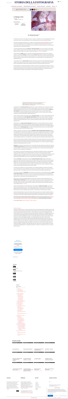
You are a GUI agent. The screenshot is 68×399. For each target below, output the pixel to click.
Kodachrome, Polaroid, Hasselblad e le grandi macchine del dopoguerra (17, 359)
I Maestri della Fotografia (14, 266)
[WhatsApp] (36, 9)
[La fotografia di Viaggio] (39, 355)
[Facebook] (30, 9)
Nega (56, 395)
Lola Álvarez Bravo (15, 268)
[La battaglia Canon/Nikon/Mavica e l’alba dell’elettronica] (39, 345)
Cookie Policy (54, 397)
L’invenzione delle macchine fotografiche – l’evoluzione (27, 359)
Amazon (37, 198)
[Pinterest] (34, 9)
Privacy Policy (59, 397)
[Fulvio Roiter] (18, 261)
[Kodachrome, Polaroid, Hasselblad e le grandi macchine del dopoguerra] (17, 355)
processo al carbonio (45, 42)
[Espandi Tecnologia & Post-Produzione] (17, 330)
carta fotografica (40, 51)
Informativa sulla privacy (17, 252)
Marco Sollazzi (35, 359)
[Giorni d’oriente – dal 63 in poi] (50, 345)
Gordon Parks (16, 24)
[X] (32, 9)
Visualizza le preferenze (63, 395)
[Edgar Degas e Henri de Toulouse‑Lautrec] (39, 365)
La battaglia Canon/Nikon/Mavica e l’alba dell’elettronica (38, 349)
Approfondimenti (14, 269)
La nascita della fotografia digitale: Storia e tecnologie (17, 369)
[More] (38, 9)
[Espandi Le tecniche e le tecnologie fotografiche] (17, 315)
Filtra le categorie (18, 286)
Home (16, 9)
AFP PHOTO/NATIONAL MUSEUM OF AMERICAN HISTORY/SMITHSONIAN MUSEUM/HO (33, 104)
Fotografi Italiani (14, 276)
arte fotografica (24, 183)
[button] (56, 6)
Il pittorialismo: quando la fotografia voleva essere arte (49, 359)
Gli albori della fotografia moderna (23, 25)
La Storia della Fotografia (20, 9)
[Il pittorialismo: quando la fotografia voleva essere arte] (50, 355)
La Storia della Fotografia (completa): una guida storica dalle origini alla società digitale (28, 370)
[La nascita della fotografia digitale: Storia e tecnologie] (17, 365)
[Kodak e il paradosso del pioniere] (28, 345)
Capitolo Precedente (25, 200)
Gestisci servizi (51, 393)
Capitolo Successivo (33, 200)
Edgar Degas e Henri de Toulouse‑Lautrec (37, 369)
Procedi (50, 395)
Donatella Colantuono (16, 19)
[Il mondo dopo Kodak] (17, 345)
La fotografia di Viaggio (37, 358)
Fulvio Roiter (15, 264)
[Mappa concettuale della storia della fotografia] (50, 365)
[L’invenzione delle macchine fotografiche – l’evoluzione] (28, 355)
